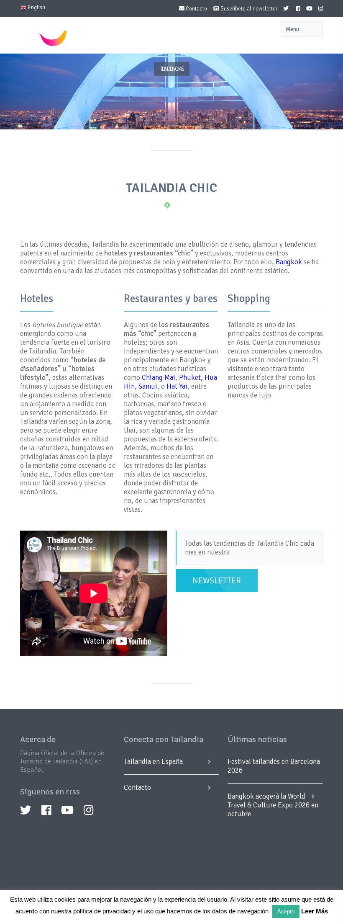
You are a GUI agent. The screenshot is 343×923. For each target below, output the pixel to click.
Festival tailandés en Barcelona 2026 (274, 766)
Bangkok (290, 262)
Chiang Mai (158, 377)
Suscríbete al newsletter (248, 8)
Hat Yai (176, 386)
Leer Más (314, 911)
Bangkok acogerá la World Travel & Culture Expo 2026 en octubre (273, 805)
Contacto (195, 8)
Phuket (190, 377)
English (36, 7)
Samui (147, 386)
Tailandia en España (153, 761)
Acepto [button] (285, 911)
